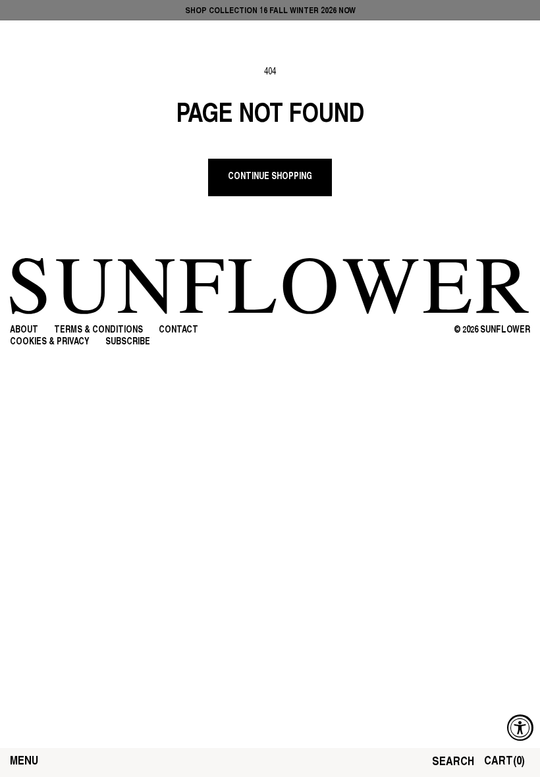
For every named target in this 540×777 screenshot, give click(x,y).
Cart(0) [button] (504, 762)
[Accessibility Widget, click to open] (520, 727)
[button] (24, 762)
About (24, 330)
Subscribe (127, 342)
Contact (178, 330)
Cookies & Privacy (50, 342)
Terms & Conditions (98, 330)
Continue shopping (270, 177)
